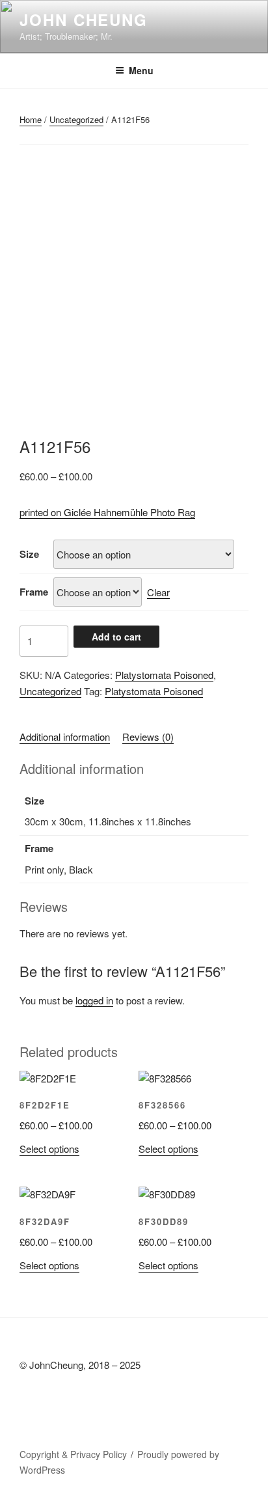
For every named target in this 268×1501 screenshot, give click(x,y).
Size (29, 554)
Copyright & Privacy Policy (73, 1454)
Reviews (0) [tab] (148, 736)
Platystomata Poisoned (164, 675)
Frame (34, 592)
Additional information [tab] (65, 736)
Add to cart (116, 636)
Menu (141, 70)
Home (31, 119)
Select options (49, 1148)
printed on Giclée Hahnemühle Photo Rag (107, 512)
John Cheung (84, 19)
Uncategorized (76, 119)
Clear (158, 592)
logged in (94, 1000)
